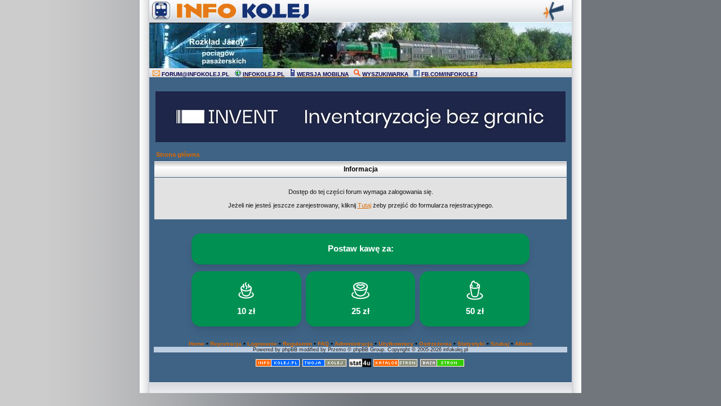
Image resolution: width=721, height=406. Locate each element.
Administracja (354, 344)
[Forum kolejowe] (277, 365)
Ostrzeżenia (435, 344)
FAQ (323, 344)
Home (196, 344)
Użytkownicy (396, 344)
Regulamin (297, 344)
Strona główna (177, 154)
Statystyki (471, 344)
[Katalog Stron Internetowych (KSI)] (395, 365)
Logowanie (262, 344)
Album (523, 344)
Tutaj (364, 205)
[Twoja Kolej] (324, 365)
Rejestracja (226, 344)
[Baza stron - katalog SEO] (442, 365)
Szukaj (500, 344)
